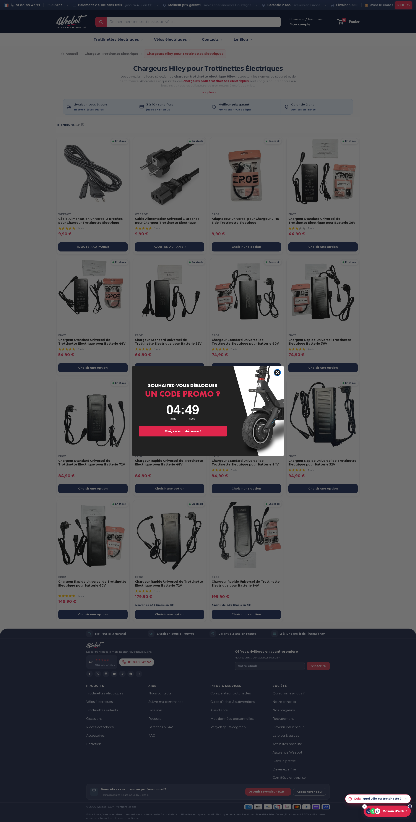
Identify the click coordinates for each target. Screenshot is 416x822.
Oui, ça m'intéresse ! (182, 430)
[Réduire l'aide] (364, 806)
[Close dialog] (277, 372)
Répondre (398, 797)
